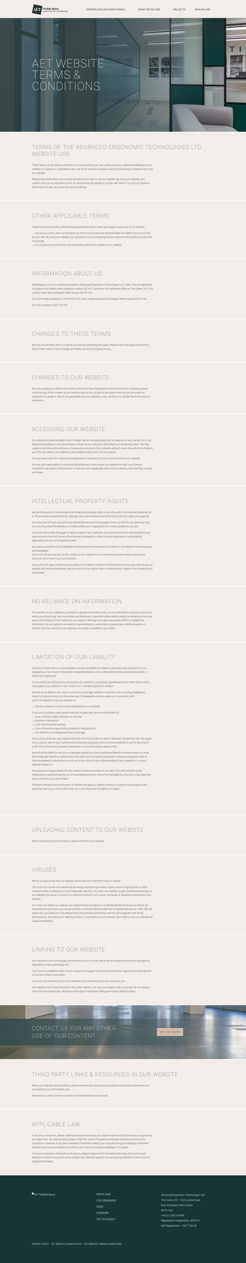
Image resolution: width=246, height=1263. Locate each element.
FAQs (99, 1206)
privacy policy (47, 233)
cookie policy (47, 244)
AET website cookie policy (66, 1244)
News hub (103, 1194)
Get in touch (170, 1032)
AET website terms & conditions (102, 1244)
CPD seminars (106, 1200)
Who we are (202, 9)
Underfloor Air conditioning (105, 9)
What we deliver (149, 9)
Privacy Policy (40, 1244)
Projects (179, 9)
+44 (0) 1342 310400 (172, 1215)
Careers (102, 1213)
